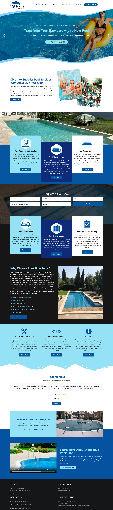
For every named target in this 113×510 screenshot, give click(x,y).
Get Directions (14, 496)
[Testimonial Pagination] (54, 400)
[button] (100, 5)
